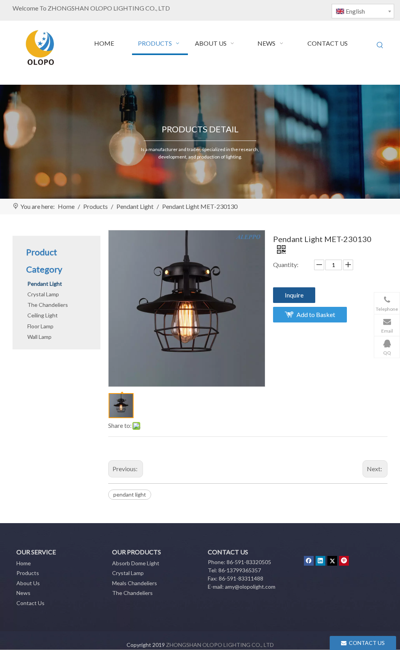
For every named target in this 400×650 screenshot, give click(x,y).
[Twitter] (332, 561)
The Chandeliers (47, 304)
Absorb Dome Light (135, 563)
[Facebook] (309, 561)
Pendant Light (44, 283)
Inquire (294, 295)
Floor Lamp (40, 326)
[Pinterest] (344, 561)
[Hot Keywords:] (380, 45)
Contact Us (30, 603)
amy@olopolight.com (250, 586)
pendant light (129, 494)
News (23, 592)
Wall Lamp (39, 336)
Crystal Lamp (43, 294)
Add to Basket (315, 314)
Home (23, 563)
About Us (28, 583)
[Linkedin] (320, 561)
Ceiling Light (42, 315)
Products (27, 573)
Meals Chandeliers (134, 583)
